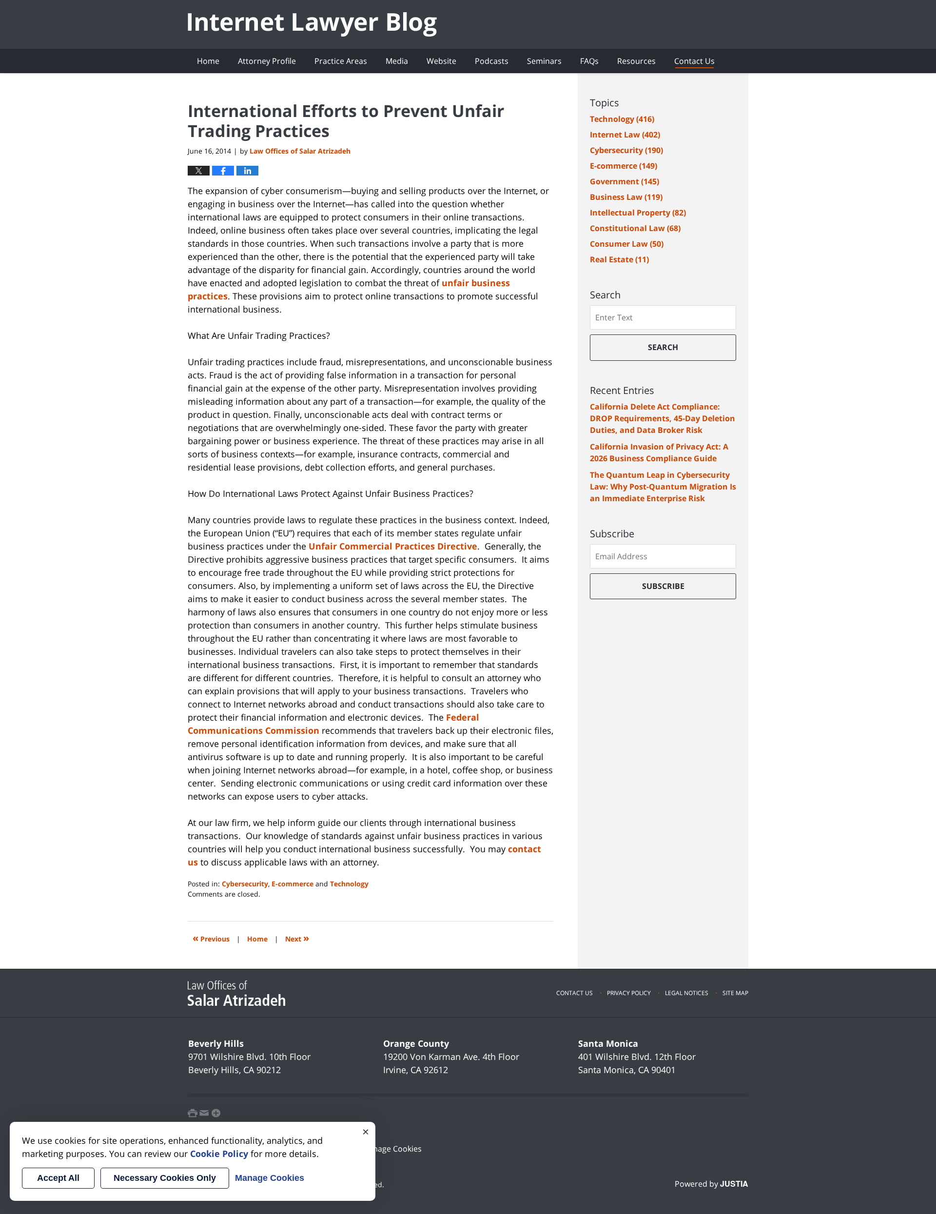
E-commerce (292, 883)
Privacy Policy (629, 993)
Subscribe (663, 586)
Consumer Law (626, 243)
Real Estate (619, 259)
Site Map (735, 993)
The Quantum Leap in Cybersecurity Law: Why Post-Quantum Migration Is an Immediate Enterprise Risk (663, 487)
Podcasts (491, 61)
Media (397, 61)
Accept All (58, 1178)
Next (297, 937)
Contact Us (694, 61)
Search (663, 347)
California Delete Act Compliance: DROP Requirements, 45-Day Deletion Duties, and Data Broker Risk (662, 418)
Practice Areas (340, 61)
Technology (349, 883)
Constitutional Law (635, 228)
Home (208, 61)
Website (441, 61)
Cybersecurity (245, 883)
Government (624, 181)
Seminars (544, 61)
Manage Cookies (392, 1148)
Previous (211, 937)
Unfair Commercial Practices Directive (393, 546)
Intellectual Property (638, 212)
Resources (636, 61)
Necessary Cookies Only (165, 1178)
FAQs (589, 61)
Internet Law (625, 134)
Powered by (711, 1183)
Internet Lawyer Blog (312, 24)
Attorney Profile (267, 61)
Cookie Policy (219, 1153)
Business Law (626, 197)
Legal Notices (686, 993)
